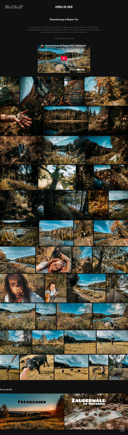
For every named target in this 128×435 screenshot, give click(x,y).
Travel (21, 6)
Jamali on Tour (64, 7)
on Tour (14, 6)
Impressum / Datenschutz (13, 8)
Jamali (7, 6)
